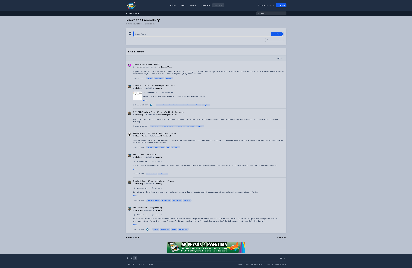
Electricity (158, 88)
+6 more (174, 147)
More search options (275, 40)
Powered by (276, 264)
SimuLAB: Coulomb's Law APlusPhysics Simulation (154, 85)
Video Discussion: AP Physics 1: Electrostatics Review (154, 133)
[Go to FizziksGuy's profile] (129, 86)
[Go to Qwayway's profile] (129, 65)
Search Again (277, 34)
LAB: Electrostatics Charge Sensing (147, 207)
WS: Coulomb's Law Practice (144, 154)
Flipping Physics (141, 136)
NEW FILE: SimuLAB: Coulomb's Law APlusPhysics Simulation (158, 112)
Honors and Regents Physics (166, 115)
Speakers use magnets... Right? (146, 64)
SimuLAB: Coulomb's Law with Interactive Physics (153, 181)
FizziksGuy (139, 88)
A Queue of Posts (165, 67)
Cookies (150, 264)
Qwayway (139, 67)
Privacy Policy (131, 264)
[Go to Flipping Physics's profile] (129, 134)
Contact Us (141, 264)
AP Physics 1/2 (165, 136)
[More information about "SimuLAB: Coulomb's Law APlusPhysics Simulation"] (137, 96)
